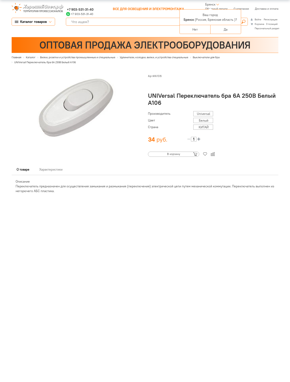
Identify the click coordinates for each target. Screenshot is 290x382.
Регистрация (270, 19)
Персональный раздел (267, 28)
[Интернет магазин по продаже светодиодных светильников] (36, 8)
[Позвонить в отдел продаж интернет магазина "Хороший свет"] (67, 4)
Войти (258, 19)
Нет (195, 29)
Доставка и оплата (266, 8)
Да (225, 29)
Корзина (259, 24)
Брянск (210, 4)
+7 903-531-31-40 (80, 9)
